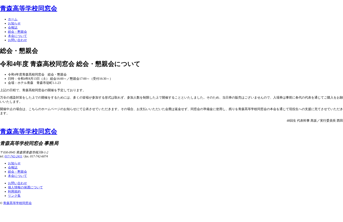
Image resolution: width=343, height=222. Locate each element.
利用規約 (14, 191)
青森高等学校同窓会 (28, 8)
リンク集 (14, 195)
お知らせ (14, 23)
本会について (17, 36)
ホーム (12, 19)
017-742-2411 (13, 156)
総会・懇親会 (17, 31)
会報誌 (12, 27)
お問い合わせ (17, 40)
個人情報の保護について (25, 187)
